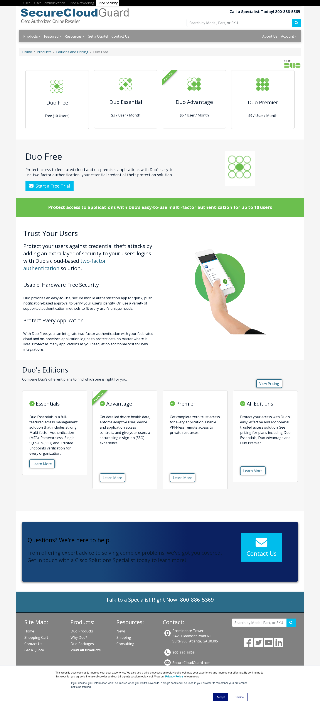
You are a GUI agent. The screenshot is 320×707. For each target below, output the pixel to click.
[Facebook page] (248, 645)
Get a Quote (34, 650)
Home (27, 52)
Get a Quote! (98, 36)
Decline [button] (239, 697)
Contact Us (120, 36)
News (121, 631)
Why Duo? (79, 637)
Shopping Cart (36, 637)
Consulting (125, 643)
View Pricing (269, 383)
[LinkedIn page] (278, 645)
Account (287, 36)
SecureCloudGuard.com (191, 662)
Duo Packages (82, 643)
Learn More (42, 463)
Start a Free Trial (52, 186)
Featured (51, 36)
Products (30, 36)
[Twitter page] (258, 645)
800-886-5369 (183, 652)
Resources (73, 36)
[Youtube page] (268, 645)
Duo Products (82, 631)
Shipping (123, 637)
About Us (270, 36)
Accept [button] (221, 697)
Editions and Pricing (72, 52)
